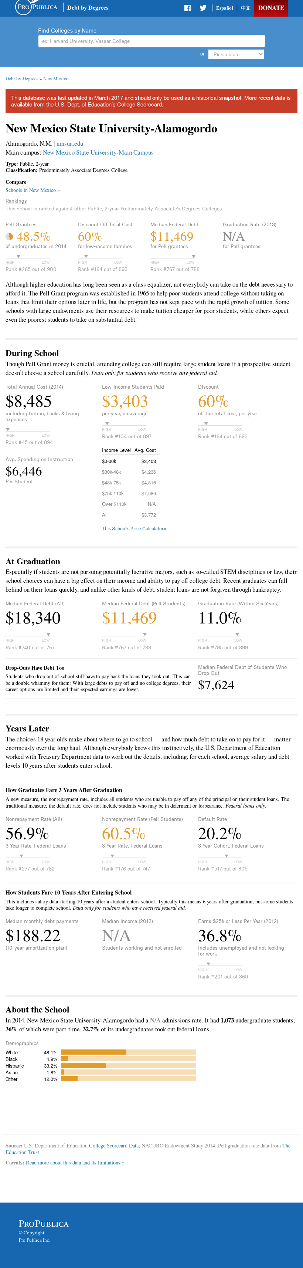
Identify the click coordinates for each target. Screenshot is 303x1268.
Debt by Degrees (87, 7)
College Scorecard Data (114, 1145)
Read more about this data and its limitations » (75, 1162)
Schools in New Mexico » (33, 189)
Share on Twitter (202, 9)
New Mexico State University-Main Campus (98, 152)
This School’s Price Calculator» (134, 529)
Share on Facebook (188, 9)
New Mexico (56, 78)
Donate (271, 7)
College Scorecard (139, 104)
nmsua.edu (70, 143)
